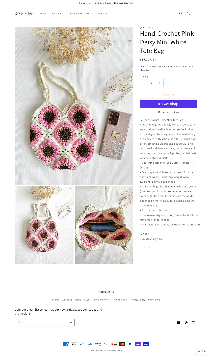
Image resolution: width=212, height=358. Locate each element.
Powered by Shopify (115, 350)
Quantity (144, 76)
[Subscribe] (70, 322)
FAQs (86, 299)
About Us (67, 299)
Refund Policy (120, 299)
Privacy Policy (138, 299)
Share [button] (147, 247)
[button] (57, 13)
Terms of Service (101, 299)
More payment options (168, 112)
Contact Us (154, 299)
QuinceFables (101, 350)
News (78, 299)
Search (55, 299)
